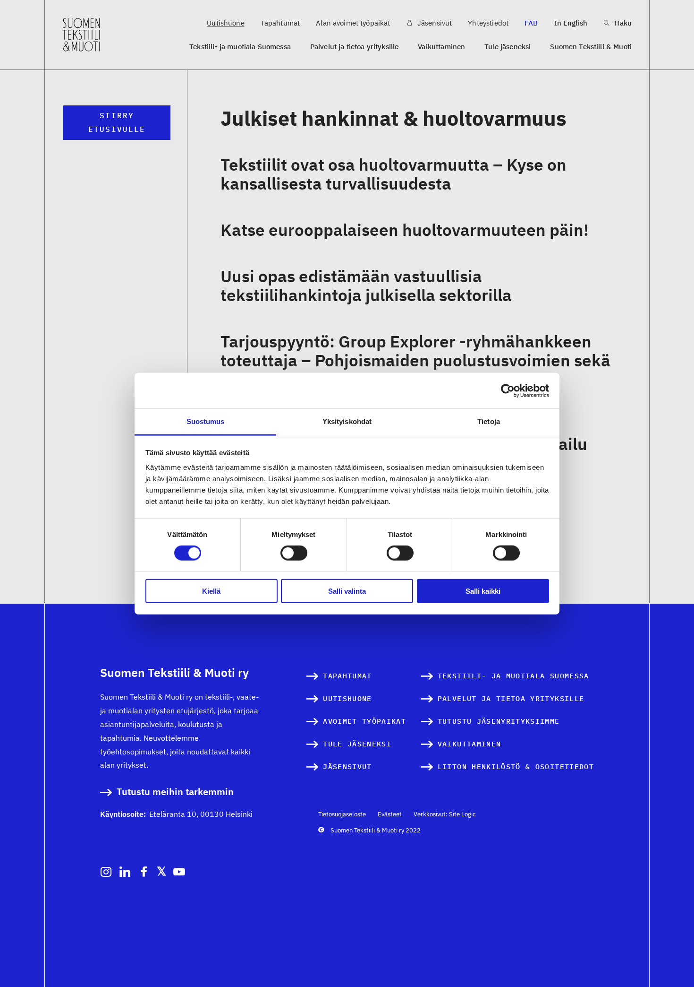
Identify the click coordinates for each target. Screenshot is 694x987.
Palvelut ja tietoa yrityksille (354, 46)
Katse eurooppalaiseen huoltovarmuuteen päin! (404, 230)
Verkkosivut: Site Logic (445, 814)
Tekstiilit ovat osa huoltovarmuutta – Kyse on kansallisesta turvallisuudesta (393, 174)
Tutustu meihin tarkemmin (175, 792)
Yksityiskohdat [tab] (347, 421)
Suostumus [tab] (205, 421)
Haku (622, 22)
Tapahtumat (280, 22)
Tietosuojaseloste (342, 814)
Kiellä (211, 591)
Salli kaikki (482, 591)
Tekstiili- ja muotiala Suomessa (240, 46)
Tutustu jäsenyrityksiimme (499, 721)
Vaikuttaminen (441, 46)
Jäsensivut (433, 22)
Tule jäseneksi (507, 46)
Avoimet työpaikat (364, 721)
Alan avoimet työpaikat (353, 22)
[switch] (293, 553)
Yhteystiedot (488, 22)
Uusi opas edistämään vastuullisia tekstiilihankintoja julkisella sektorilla (366, 285)
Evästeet (390, 814)
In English (571, 22)
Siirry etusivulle (116, 122)
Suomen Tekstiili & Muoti (591, 46)
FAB (531, 22)
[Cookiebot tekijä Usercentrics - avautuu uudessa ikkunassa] (507, 390)
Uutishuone (226, 22)
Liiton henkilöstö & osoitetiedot (516, 766)
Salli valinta (347, 591)
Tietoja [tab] (488, 421)
